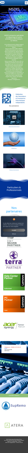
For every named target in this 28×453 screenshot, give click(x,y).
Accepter (14, 230)
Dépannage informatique (14, 126)
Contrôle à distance (14, 395)
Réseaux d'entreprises (14, 169)
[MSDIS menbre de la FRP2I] (14, 98)
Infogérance (14, 148)
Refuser (14, 234)
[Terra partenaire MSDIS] (14, 260)
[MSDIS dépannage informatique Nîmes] (2, 2)
